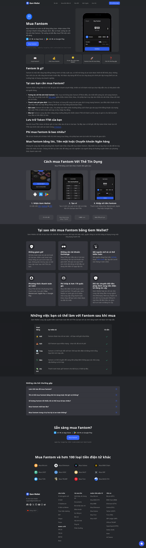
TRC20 (60, 533)
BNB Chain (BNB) (111, 500)
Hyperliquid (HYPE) (112, 526)
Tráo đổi (76, 3)
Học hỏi (94, 3)
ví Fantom (57, 127)
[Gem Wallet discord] (27, 504)
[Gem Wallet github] (36, 504)
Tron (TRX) (109, 515)
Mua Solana (94, 511)
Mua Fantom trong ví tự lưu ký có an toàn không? (48, 412)
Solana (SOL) (110, 507)
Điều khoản (78, 509)
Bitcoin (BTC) (110, 496)
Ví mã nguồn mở (63, 496)
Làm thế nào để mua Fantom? (40, 389)
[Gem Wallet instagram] (42, 504)
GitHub (113, 257)
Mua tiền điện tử (66, 3)
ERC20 (60, 529)
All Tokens (109, 537)
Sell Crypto (85, 3)
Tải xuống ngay (114, 3)
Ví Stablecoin (62, 504)
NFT (59, 515)
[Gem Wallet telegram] (30, 504)
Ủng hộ (76, 524)
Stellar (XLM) (110, 530)
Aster (108, 533)
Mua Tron (93, 515)
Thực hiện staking (64, 511)
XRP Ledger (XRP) (111, 519)
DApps (60, 519)
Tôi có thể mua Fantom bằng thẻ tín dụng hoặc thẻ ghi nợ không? (54, 395)
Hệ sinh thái (78, 521)
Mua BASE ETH (95, 500)
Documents (78, 502)
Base (59, 541)
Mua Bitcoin (94, 496)
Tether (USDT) (110, 511)
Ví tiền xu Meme (63, 507)
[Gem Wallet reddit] (45, 504)
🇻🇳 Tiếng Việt (31, 510)
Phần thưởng (78, 528)
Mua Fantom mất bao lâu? (39, 407)
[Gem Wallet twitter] (33, 504)
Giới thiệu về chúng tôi (80, 497)
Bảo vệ (76, 517)
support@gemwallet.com (33, 501)
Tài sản (56, 3)
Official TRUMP (111, 522)
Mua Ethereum (95, 507)
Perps (60, 522)
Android (44, 206)
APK (50, 206)
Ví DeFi (60, 500)
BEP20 (60, 537)
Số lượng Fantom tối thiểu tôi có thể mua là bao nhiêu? (50, 401)
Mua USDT (93, 519)
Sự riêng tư (77, 513)
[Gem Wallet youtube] (39, 504)
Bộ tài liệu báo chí (80, 506)
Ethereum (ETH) (111, 504)
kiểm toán (100, 259)
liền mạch (52, 97)
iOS (39, 206)
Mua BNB (93, 504)
